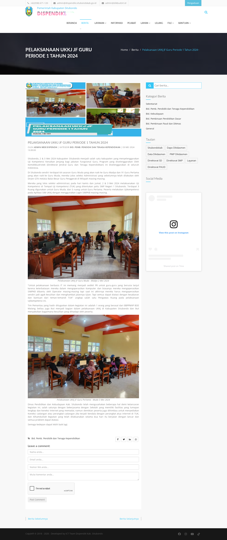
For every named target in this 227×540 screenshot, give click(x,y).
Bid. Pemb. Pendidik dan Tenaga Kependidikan (95, 147)
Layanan (100, 23)
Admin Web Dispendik (45, 147)
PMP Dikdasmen (178, 154)
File (170, 23)
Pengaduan (193, 3)
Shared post (169, 266)
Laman (145, 23)
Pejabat (131, 23)
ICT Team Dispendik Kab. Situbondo (84, 533)
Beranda (72, 23)
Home (124, 49)
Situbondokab (155, 147)
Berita (84, 23)
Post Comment (37, 499)
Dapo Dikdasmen (176, 147)
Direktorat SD (155, 160)
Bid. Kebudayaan (155, 113)
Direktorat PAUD (156, 167)
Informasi (117, 23)
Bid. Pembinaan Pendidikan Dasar (163, 118)
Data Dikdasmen (156, 154)
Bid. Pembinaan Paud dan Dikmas (163, 123)
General (150, 128)
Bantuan (183, 23)
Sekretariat (151, 103)
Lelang (159, 23)
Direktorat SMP (174, 160)
